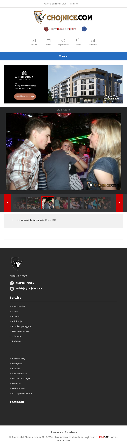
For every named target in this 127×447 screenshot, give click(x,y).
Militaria (16, 383)
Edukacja (17, 321)
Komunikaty (18, 358)
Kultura (16, 368)
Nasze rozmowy (20, 331)
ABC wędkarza (19, 373)
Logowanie (57, 432)
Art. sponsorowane (22, 393)
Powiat (16, 316)
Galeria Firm (18, 388)
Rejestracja (71, 432)
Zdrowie (16, 336)
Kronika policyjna (21, 326)
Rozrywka (17, 363)
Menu (65, 56)
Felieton (16, 341)
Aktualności (18, 306)
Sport (15, 311)
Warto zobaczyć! (21, 378)
